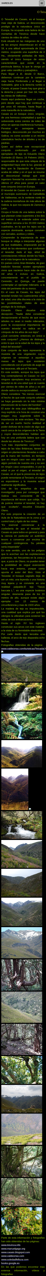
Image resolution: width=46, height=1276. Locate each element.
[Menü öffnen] (41, 3)
